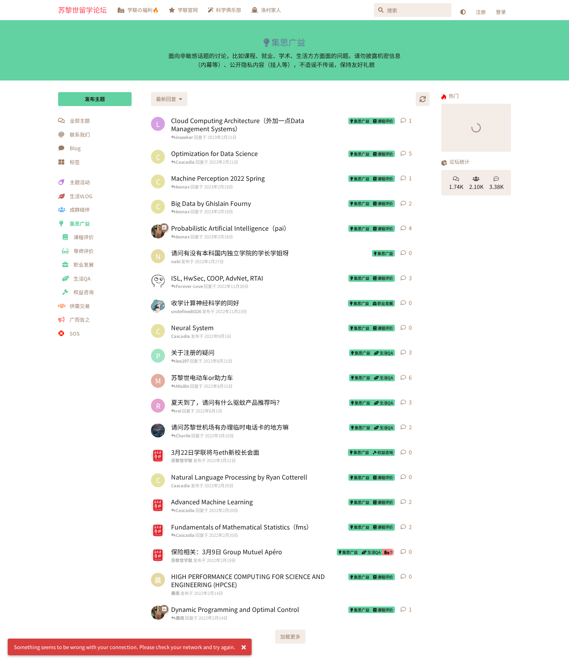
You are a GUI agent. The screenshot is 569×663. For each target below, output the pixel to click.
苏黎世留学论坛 (82, 10)
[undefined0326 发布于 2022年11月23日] (158, 306)
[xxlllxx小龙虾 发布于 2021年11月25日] (158, 231)
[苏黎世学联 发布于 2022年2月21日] (158, 456)
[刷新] (423, 99)
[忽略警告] (243, 647)
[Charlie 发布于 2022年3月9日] (158, 430)
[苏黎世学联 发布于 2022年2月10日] (158, 505)
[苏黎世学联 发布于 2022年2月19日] (158, 555)
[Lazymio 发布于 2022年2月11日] (158, 281)
